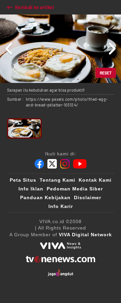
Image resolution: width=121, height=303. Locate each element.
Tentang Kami (57, 180)
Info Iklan (30, 188)
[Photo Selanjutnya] (112, 48)
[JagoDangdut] (61, 272)
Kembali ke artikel (34, 7)
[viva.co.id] (60, 245)
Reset (106, 72)
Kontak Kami (95, 180)
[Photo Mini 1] (24, 128)
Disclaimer (87, 197)
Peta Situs (23, 180)
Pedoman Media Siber (75, 188)
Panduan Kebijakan (45, 197)
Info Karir (60, 206)
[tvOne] (60, 259)
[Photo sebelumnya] (9, 48)
